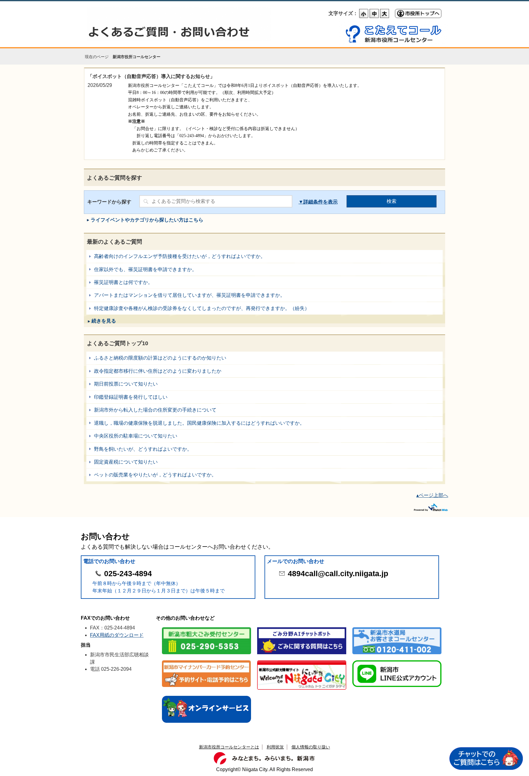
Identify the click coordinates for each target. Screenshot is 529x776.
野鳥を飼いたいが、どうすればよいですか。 (264, 449)
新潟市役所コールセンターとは (229, 746)
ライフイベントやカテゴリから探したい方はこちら (147, 219)
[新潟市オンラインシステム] (206, 696)
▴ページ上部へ (432, 495)
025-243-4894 (128, 573)
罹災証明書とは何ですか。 (264, 282)
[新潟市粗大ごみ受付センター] (206, 627)
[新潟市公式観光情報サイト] (301, 660)
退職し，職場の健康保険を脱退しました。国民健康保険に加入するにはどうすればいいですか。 (264, 423)
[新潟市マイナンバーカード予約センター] (206, 660)
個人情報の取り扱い (310, 746)
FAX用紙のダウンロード (117, 635)
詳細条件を (315, 201)
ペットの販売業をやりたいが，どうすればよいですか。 (264, 474)
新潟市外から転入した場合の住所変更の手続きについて (264, 410)
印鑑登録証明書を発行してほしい (264, 397)
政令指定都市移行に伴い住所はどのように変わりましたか (264, 371)
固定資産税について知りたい (264, 462)
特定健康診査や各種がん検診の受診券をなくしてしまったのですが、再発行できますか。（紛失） (264, 308)
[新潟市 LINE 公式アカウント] (397, 660)
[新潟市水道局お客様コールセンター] (397, 627)
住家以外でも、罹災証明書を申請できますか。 (264, 269)
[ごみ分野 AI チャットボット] (301, 627)
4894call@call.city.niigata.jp (338, 573)
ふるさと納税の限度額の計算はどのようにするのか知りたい (264, 358)
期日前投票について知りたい (264, 384)
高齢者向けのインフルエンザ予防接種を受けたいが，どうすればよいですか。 (264, 256)
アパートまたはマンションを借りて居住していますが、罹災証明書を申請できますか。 (264, 295)
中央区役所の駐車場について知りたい (264, 436)
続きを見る (104, 320)
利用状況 (275, 746)
